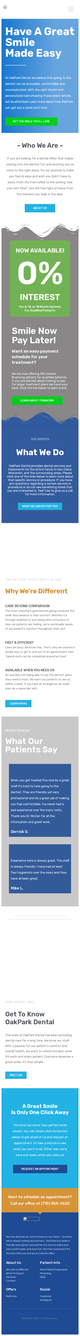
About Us (13, 1263)
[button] (71, 9)
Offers (11, 1289)
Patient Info (50, 1263)
